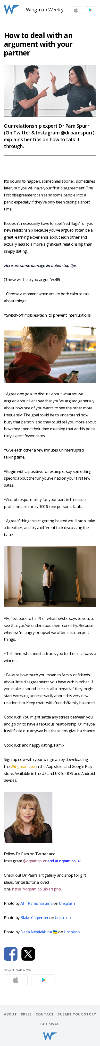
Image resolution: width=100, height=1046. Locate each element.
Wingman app (22, 766)
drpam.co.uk (69, 861)
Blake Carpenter (34, 917)
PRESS (26, 1014)
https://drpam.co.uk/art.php (36, 889)
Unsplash (67, 903)
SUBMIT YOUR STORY (77, 1014)
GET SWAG (50, 1024)
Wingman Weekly (45, 9)
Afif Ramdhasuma (36, 903)
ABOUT (10, 1014)
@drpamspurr (35, 861)
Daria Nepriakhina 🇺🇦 (38, 932)
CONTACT (45, 1014)
